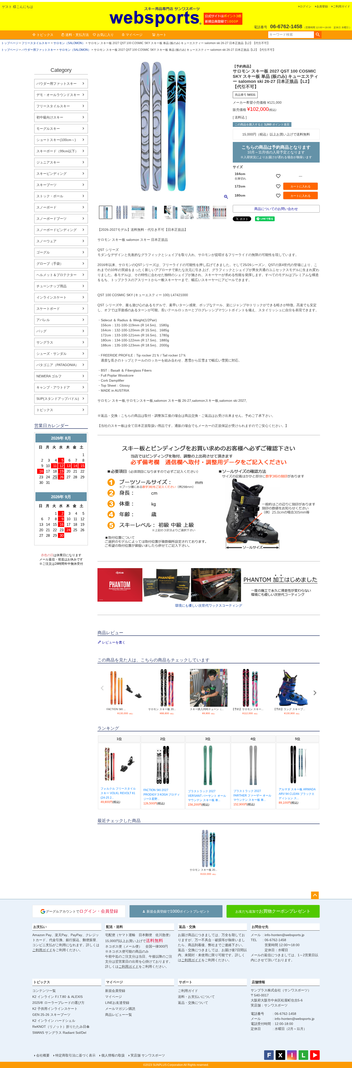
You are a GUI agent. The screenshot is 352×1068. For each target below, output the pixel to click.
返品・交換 (187, 927)
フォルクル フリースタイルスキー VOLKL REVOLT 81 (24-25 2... (118, 793)
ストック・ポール (49, 196)
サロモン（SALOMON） (69, 43)
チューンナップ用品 (51, 286)
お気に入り (105, 35)
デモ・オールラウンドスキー (58, 95)
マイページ (134, 35)
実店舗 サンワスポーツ (148, 1055)
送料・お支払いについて (196, 997)
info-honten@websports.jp (284, 935)
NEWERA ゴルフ (49, 376)
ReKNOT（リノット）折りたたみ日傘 (61, 1026)
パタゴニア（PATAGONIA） (57, 365)
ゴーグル (43, 252)
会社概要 (43, 1055)
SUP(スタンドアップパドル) (57, 399)
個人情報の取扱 (113, 1055)
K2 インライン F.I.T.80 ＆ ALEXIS (57, 997)
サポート (185, 982)
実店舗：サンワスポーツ (269, 1005)
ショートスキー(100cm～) (56, 140)
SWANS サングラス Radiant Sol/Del (59, 1032)
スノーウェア (46, 241)
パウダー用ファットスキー (39, 49)
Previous (102, 688)
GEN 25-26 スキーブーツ (51, 1015)
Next (315, 693)
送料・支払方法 (77, 35)
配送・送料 (114, 927)
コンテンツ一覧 (44, 991)
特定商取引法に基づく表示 (75, 1055)
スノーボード (46, 207)
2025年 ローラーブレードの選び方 (58, 1003)
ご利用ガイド (341, 6)
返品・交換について (193, 1003)
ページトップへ (315, 895)
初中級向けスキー (49, 117)
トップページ (9, 43)
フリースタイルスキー (36, 43)
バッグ (41, 331)
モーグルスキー (48, 128)
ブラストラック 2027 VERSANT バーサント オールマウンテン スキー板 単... (207, 796)
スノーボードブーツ (51, 218)
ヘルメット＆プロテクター (56, 275)
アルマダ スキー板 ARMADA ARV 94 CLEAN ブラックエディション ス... (297, 794)
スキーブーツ (46, 185)
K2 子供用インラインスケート (55, 1009)
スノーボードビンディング (56, 230)
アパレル (43, 320)
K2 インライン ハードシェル (53, 1021)
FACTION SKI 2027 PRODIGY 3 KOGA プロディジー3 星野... (161, 794)
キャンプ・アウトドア (53, 387)
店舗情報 (258, 982)
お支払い (40, 927)
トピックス (45, 35)
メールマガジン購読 (120, 1009)
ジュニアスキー (48, 162)
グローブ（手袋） (49, 264)
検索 (317, 34)
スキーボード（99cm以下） (57, 151)
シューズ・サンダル (51, 354)
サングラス (44, 342)
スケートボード (48, 309)
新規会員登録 (115, 991)
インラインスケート (51, 297)
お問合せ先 (260, 927)
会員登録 (322, 6)
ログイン (305, 6)
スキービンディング (51, 173)
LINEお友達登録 (117, 1003)
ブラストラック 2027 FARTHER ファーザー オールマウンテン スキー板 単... (252, 795)
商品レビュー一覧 (118, 1015)
